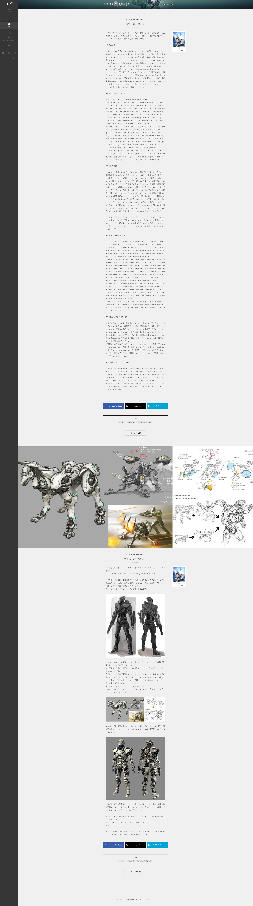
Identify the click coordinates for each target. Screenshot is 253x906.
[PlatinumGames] (9, 3)
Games (122, 422)
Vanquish (131, 422)
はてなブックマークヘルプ (157, 406)
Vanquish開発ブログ (144, 422)
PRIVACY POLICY (130, 899)
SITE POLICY (120, 899)
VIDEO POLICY (139, 899)
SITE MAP (148, 899)
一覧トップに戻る (135, 433)
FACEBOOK (113, 406)
